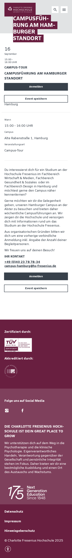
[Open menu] (64, 9)
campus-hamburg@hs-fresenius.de (30, 266)
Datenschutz (13, 511)
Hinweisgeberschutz (19, 531)
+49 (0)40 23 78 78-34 (22, 262)
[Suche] (55, 9)
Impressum (12, 521)
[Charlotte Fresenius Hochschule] (20, 9)
